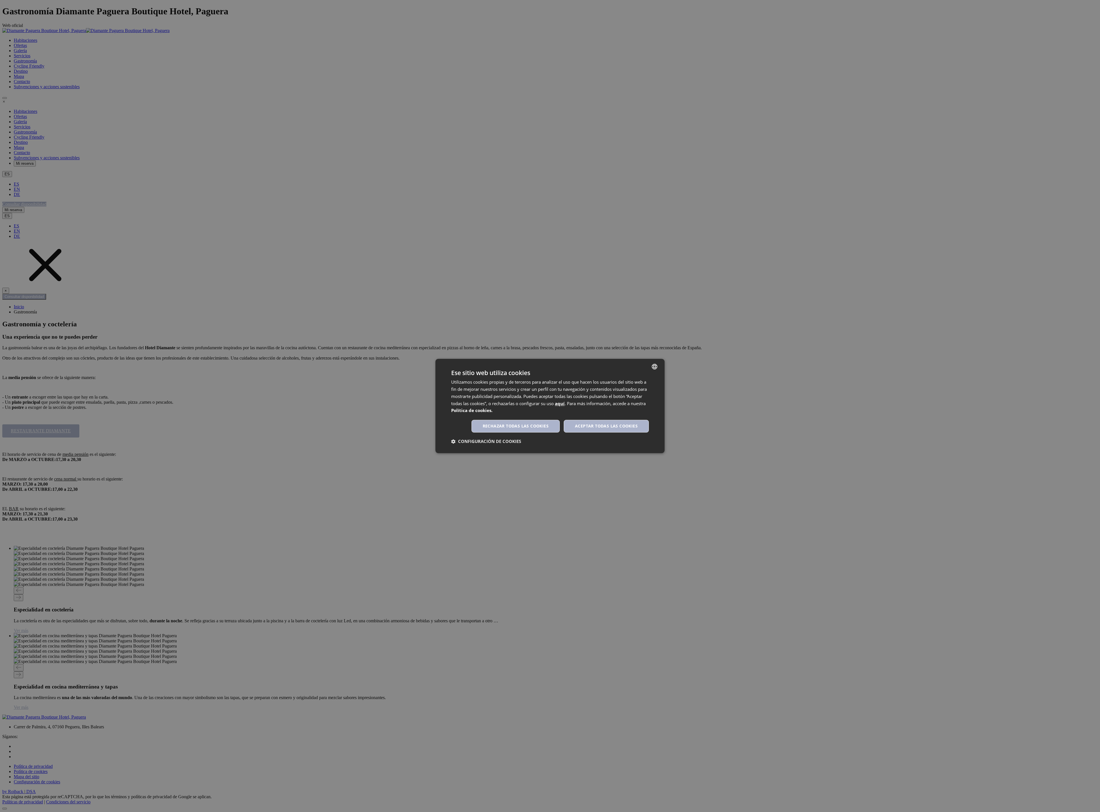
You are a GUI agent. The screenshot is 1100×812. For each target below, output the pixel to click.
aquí (560, 403)
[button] (486, 441)
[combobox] (654, 366)
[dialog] (550, 406)
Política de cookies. (471, 410)
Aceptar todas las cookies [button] (606, 426)
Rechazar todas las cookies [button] (516, 426)
